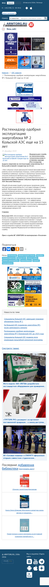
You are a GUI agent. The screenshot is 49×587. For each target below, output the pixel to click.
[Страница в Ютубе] (35, 561)
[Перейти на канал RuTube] (29, 574)
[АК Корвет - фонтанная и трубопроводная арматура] (24, 62)
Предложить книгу (26, 469)
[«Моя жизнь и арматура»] (24, 501)
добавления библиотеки (18, 466)
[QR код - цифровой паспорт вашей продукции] (33, 300)
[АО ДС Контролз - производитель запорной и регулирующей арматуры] (24, 44)
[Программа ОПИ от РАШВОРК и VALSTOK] (24, 116)
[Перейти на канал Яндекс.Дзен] (41, 567)
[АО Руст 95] (15, 286)
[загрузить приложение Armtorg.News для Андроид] (26, 8)
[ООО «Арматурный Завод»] (11, 44)
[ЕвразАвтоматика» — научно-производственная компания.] (15, 300)
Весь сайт (11, 29)
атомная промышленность (11, 260)
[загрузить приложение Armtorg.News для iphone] (31, 8)
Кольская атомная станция (26, 255)
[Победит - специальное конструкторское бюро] (38, 44)
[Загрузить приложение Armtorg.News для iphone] (35, 567)
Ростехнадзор (12, 255)
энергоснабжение (26, 260)
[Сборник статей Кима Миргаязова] (24, 480)
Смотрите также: (10, 348)
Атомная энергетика (9, 258)
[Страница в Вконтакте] (29, 561)
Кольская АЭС (21, 258)
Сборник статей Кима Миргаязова (24, 489)
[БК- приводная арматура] (11, 62)
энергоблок (40, 255)
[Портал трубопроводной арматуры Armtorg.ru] (15, 25)
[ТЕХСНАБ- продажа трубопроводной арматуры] (25, 103)
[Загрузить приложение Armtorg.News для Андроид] (29, 567)
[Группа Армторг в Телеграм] (41, 561)
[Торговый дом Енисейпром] (24, 273)
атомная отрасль (32, 258)
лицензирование (8, 263)
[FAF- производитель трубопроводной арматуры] (24, 89)
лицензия (36, 260)
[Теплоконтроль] (38, 62)
